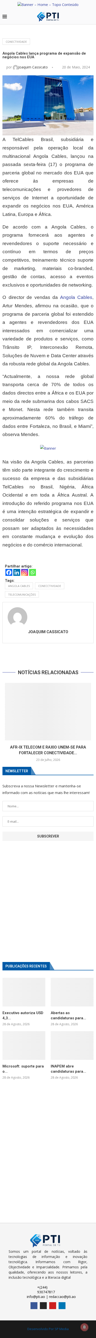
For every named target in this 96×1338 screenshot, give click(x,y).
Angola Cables (76, 297)
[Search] (91, 17)
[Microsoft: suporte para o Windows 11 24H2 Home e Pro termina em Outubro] (23, 1045)
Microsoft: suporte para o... (23, 1069)
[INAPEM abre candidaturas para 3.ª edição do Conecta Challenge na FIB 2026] (72, 1045)
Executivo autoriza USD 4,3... (22, 1015)
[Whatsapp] (32, 572)
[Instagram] (24, 572)
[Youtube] (52, 1305)
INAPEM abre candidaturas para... (68, 1069)
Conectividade (16, 41)
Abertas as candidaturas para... (68, 1015)
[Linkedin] (16, 572)
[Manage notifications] (84, 1327)
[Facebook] (8, 572)
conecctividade (49, 586)
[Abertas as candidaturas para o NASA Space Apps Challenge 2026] (72, 992)
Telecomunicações (22, 594)
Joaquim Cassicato (33, 67)
